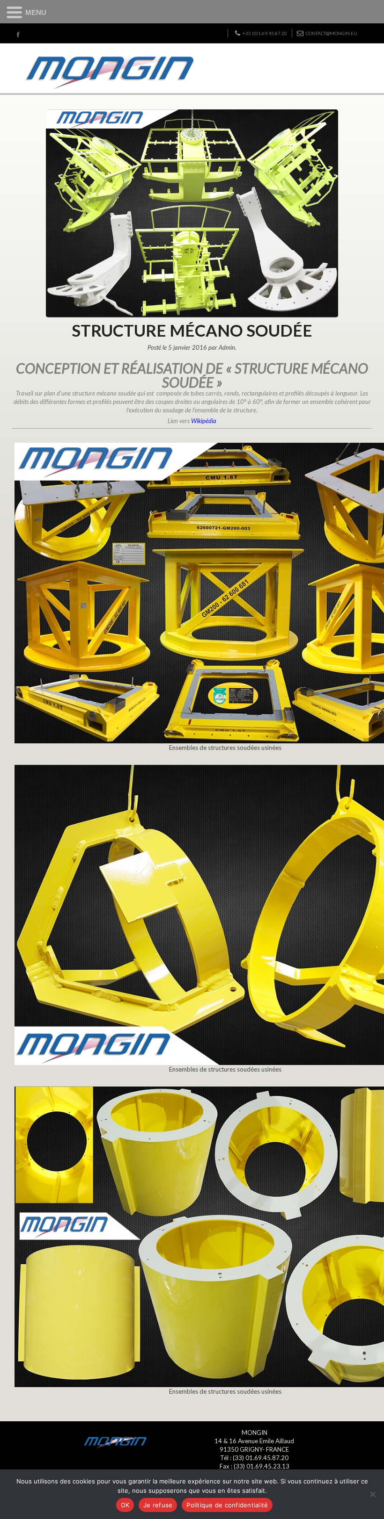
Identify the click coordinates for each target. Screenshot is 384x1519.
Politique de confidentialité (227, 1505)
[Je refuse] (372, 1494)
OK (125, 1505)
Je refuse (157, 1505)
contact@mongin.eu (331, 33)
